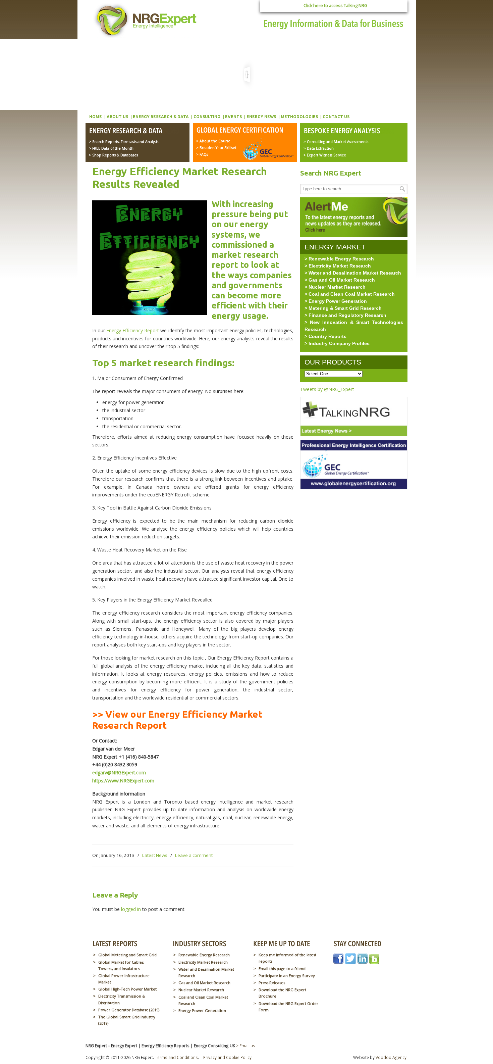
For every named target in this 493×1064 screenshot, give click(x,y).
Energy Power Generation (202, 1010)
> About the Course (213, 141)
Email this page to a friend (282, 968)
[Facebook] (338, 962)
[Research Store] (134, 131)
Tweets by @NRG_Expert (327, 389)
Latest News (154, 855)
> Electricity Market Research (338, 266)
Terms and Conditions (176, 1057)
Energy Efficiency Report (132, 330)
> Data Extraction (319, 148)
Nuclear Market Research (201, 989)
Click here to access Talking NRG (335, 5)
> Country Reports (325, 336)
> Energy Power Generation (336, 301)
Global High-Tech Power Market (127, 989)
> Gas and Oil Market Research (340, 280)
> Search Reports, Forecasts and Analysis (123, 141)
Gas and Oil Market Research (204, 982)
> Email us (245, 1045)
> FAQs (202, 154)
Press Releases (272, 982)
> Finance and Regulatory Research (345, 315)
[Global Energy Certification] (241, 130)
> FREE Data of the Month (111, 148)
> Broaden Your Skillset (216, 147)
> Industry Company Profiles (337, 343)
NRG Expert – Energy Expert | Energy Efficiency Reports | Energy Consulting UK (146, 20)
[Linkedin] (362, 962)
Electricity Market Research (203, 962)
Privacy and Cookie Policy (227, 1057)
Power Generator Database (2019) (128, 1009)
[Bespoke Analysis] (349, 131)
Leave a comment (194, 855)
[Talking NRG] (353, 438)
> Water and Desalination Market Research (353, 273)
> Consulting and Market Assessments (336, 141)
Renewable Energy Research (204, 954)
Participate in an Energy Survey (287, 975)
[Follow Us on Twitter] (350, 962)
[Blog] (374, 962)
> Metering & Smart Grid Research (343, 308)
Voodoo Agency (391, 1057)
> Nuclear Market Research (335, 287)
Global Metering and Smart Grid (127, 954)
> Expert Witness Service (325, 155)
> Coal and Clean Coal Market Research (350, 294)
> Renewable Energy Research (339, 258)
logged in (131, 909)
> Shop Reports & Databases (113, 155)
